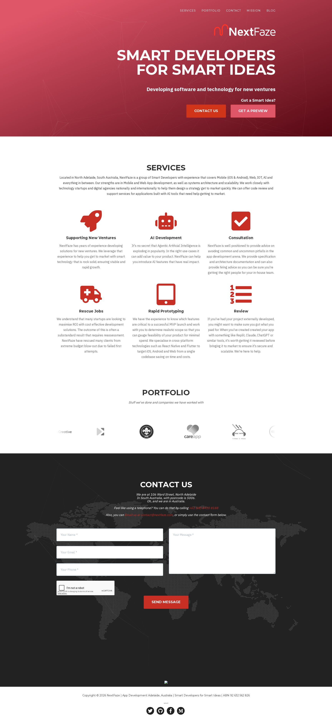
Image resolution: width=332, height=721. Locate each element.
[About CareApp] (171, 431)
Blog (271, 10)
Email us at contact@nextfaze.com (149, 515)
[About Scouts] (125, 431)
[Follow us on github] (160, 711)
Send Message (166, 602)
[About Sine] (264, 431)
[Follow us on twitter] (150, 711)
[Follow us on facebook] (170, 711)
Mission (254, 10)
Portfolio (211, 10)
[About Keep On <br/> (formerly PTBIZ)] (79, 431)
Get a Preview (253, 111)
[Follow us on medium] (181, 711)
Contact (233, 10)
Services (188, 10)
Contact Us (206, 111)
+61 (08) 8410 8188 (203, 508)
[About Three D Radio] (217, 431)
